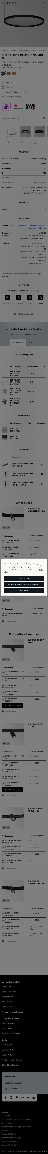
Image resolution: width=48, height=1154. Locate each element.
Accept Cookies (24, 590)
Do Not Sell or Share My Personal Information (23, 584)
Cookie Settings (24, 578)
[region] (24, 577)
